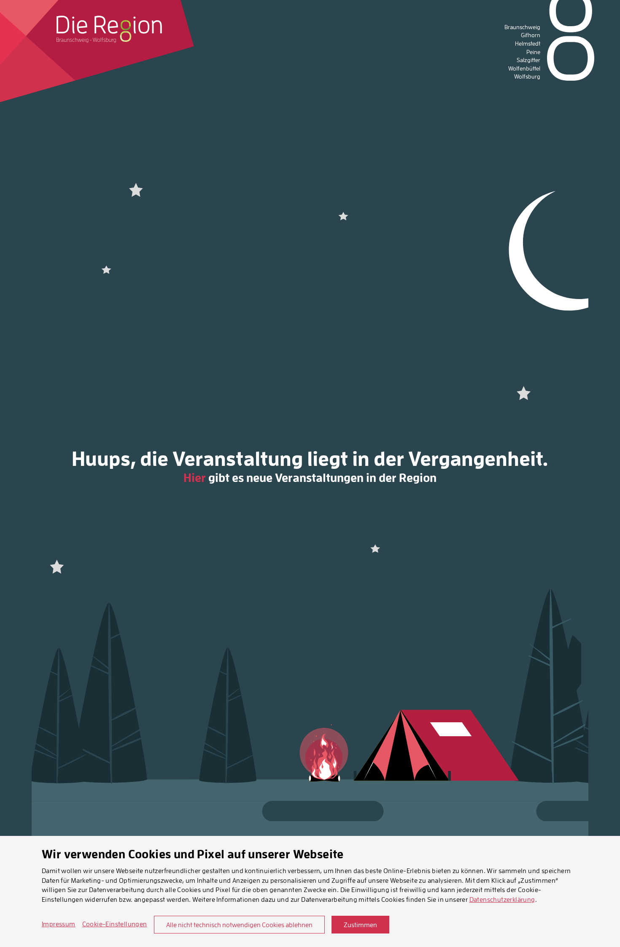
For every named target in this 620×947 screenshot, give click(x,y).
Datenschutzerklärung (502, 899)
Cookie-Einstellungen (114, 924)
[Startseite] (109, 29)
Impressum (58, 924)
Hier (194, 477)
